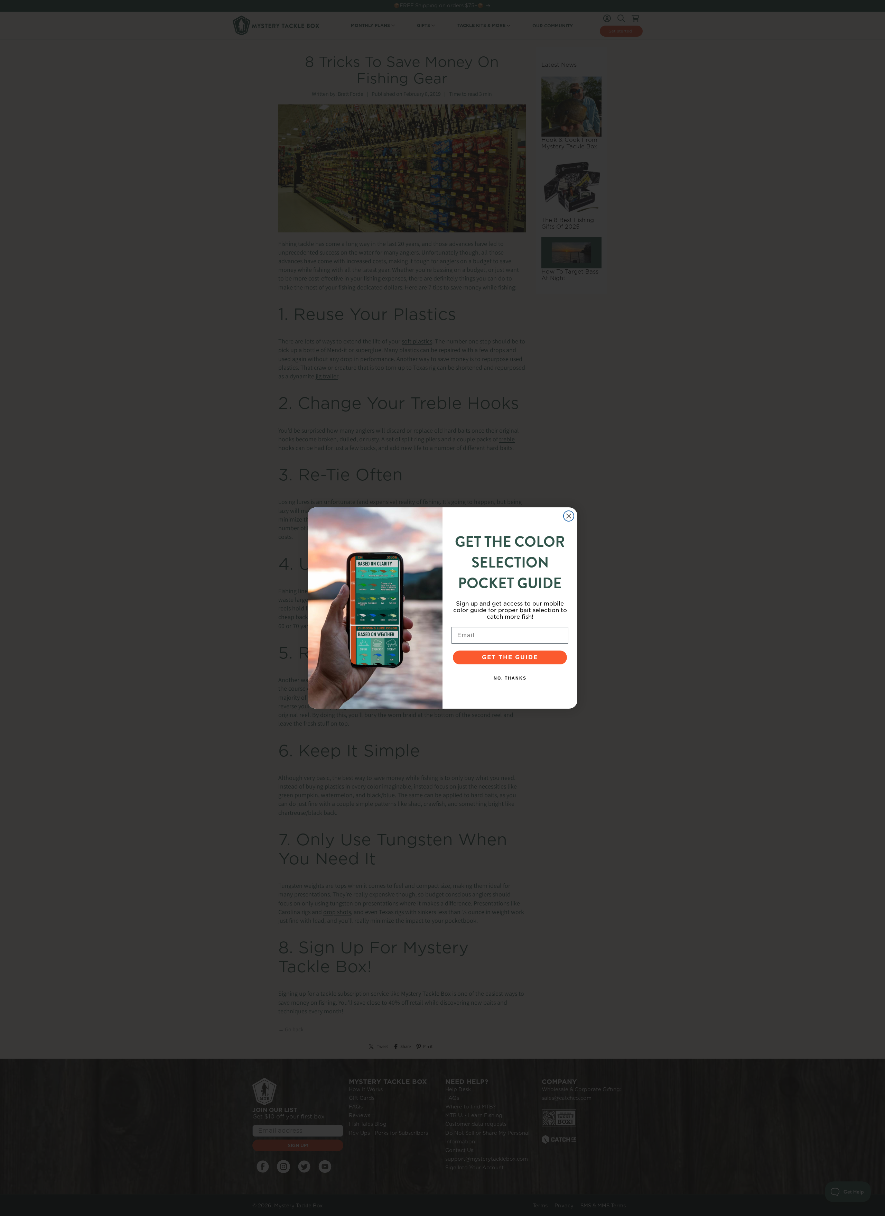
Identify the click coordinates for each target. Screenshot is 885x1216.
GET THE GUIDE (510, 657)
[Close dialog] (568, 516)
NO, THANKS (510, 678)
